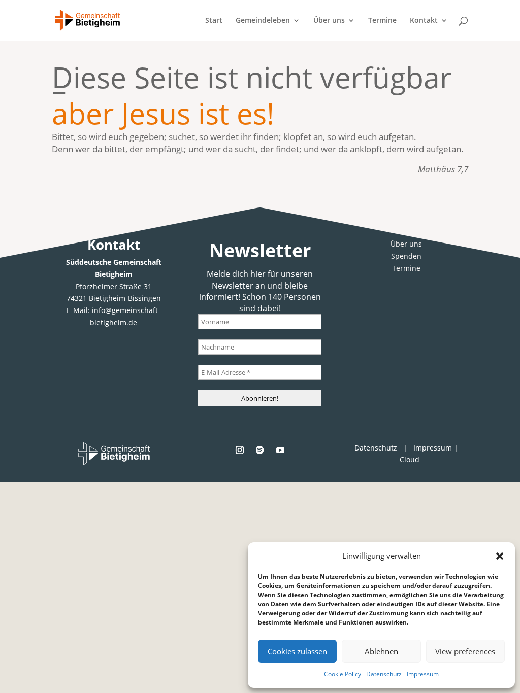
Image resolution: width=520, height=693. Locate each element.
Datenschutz (384, 674)
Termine (382, 21)
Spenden (406, 256)
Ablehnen (381, 651)
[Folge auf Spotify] (260, 450)
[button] (500, 556)
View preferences (465, 651)
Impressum (423, 674)
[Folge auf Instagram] (240, 450)
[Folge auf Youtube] (280, 450)
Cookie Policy (342, 674)
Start (213, 21)
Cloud (409, 459)
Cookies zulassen (297, 651)
